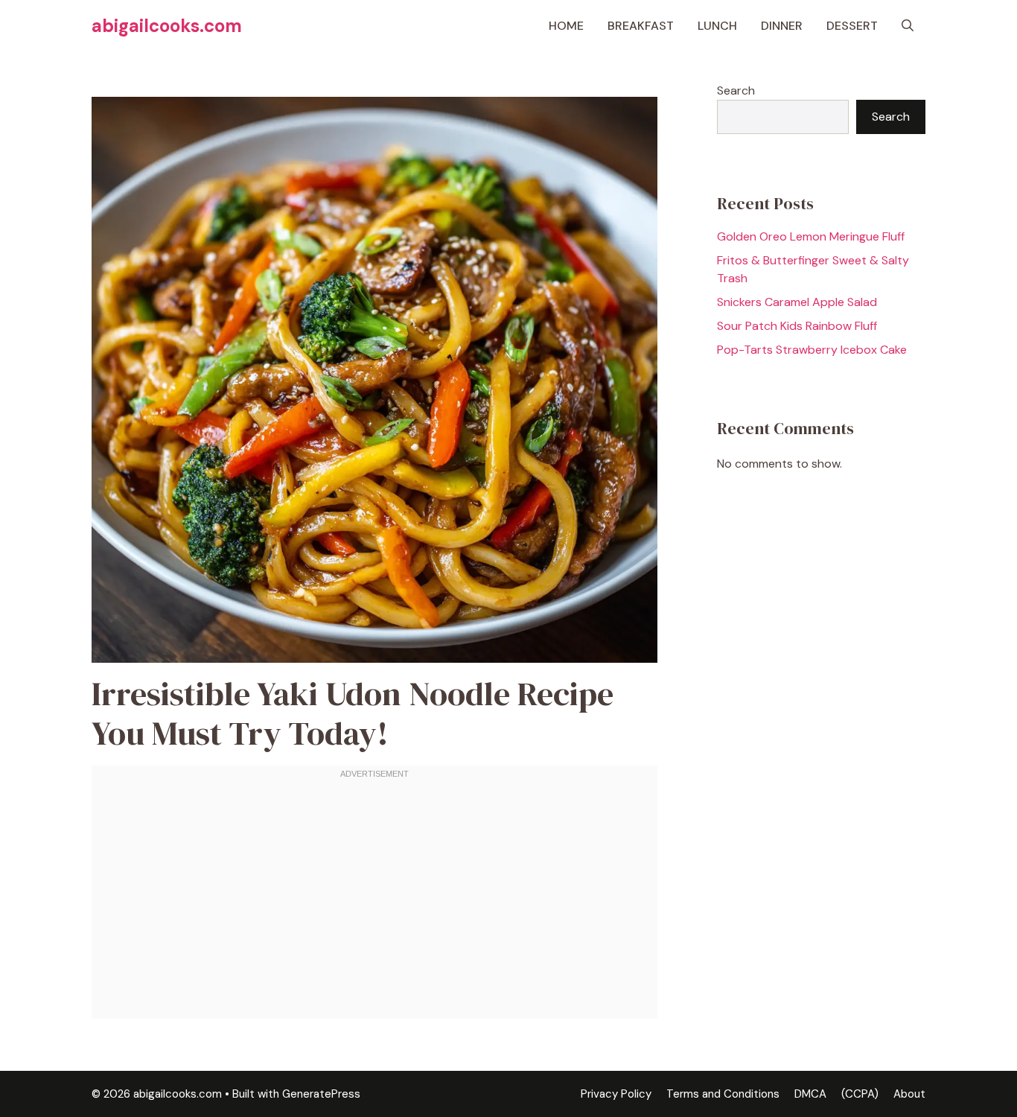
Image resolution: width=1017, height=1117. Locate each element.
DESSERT (852, 26)
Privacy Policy (616, 1093)
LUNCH (717, 26)
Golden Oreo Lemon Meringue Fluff (811, 236)
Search (736, 90)
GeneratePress (321, 1093)
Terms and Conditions (723, 1093)
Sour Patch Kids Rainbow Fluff (797, 326)
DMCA (810, 1093)
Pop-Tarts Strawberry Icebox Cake (812, 349)
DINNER (782, 26)
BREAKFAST (641, 26)
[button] (907, 26)
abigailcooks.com (167, 25)
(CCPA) (860, 1093)
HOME (566, 26)
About (909, 1093)
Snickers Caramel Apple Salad (797, 302)
